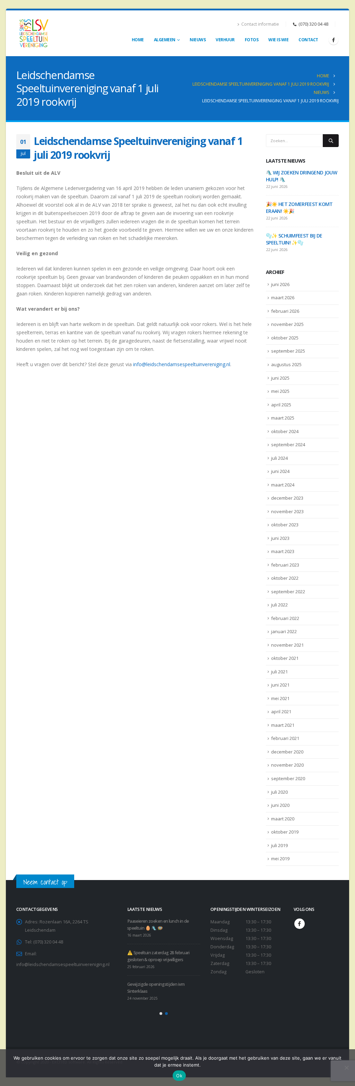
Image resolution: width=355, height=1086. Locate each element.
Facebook (299, 924)
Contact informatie (260, 24)
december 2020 (287, 752)
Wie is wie (278, 40)
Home (138, 40)
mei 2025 (280, 391)
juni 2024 (280, 471)
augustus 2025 (286, 364)
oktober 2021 (284, 658)
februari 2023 (285, 565)
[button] (161, 1013)
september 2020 (288, 778)
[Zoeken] (331, 140)
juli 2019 (279, 845)
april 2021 (281, 711)
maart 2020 (282, 819)
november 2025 (287, 324)
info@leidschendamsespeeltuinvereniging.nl (181, 364)
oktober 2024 (284, 431)
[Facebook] (333, 40)
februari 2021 (285, 738)
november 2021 (287, 645)
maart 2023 (282, 551)
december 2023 (287, 498)
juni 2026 (280, 284)
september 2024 (288, 444)
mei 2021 (280, 698)
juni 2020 (280, 805)
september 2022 (288, 591)
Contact (308, 40)
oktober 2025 (284, 338)
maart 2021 (282, 725)
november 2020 (287, 765)
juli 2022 (279, 605)
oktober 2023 (284, 525)
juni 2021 (280, 685)
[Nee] (346, 1067)
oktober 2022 (284, 578)
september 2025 (288, 351)
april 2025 (281, 405)
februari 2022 (285, 618)
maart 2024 (282, 485)
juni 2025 (280, 378)
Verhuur (225, 40)
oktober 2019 (284, 832)
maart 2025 (282, 418)
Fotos (252, 40)
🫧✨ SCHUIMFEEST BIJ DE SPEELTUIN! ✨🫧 (294, 239)
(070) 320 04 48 (313, 24)
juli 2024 (279, 458)
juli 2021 (279, 672)
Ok (179, 1075)
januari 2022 (284, 631)
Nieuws (198, 40)
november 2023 (287, 511)
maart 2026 (282, 297)
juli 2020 (279, 792)
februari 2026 (285, 311)
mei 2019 (280, 858)
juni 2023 (280, 538)
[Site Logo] (33, 33)
